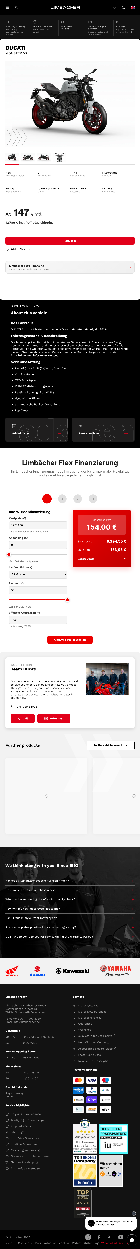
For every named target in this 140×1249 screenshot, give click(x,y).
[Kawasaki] (72, 971)
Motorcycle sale (88, 1005)
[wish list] (114, 7)
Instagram (88, 1237)
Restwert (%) (17, 583)
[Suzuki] (37, 971)
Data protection (46, 1243)
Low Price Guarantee (25, 1138)
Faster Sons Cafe (89, 1054)
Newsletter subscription (94, 1061)
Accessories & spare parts (95, 1048)
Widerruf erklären (113, 1243)
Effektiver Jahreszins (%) (25, 612)
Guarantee (85, 1023)
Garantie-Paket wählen (70, 639)
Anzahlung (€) (18, 538)
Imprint (10, 1243)
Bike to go (17, 1132)
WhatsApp (109, 1236)
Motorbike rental (89, 1017)
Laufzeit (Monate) (20, 567)
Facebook (99, 1237)
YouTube (121, 1237)
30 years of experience (26, 1114)
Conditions (25, 1243)
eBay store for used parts (95, 1035)
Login (9, 1096)
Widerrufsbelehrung (85, 1243)
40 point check (21, 1126)
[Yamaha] (115, 971)
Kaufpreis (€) (17, 518)
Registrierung (14, 1093)
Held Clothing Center (92, 1042)
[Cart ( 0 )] (123, 7)
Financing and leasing (25, 1150)
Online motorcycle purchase (30, 1156)
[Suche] (16, 7)
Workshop (85, 1029)
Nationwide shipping (24, 1162)
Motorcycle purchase (92, 1011)
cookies (64, 1243)
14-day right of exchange (27, 1120)
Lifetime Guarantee (24, 1144)
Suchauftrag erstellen (25, 1168)
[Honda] (12, 971)
